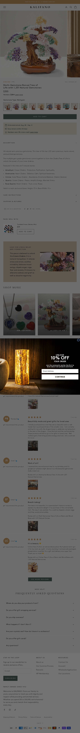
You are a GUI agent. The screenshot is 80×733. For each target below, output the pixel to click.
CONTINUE (60, 377)
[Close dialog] (78, 340)
